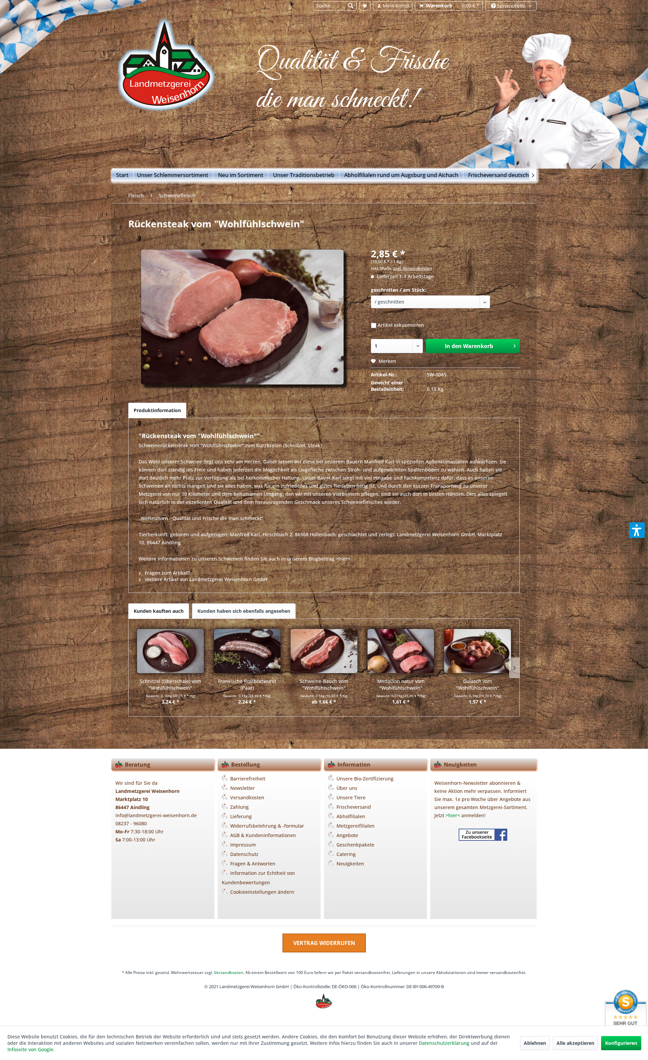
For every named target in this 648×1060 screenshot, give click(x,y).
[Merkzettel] (365, 5)
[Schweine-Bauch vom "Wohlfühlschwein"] (324, 651)
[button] (637, 530)
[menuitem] (334, 5)
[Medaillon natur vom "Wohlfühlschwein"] (401, 651)
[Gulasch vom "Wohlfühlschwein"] (477, 651)
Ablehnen (535, 1043)
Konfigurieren (621, 1043)
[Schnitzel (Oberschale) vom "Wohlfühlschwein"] (170, 651)
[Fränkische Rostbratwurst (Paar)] (247, 651)
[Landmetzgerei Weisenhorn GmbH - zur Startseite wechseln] (166, 75)
